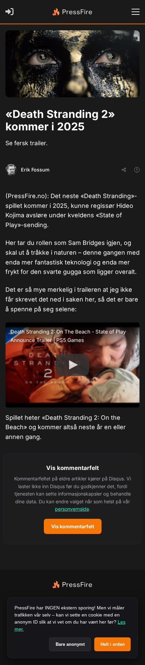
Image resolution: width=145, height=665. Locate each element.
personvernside (72, 509)
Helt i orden (112, 644)
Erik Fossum (35, 169)
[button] (72, 498)
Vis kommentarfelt (72, 526)
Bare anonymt (70, 644)
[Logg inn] (10, 11)
